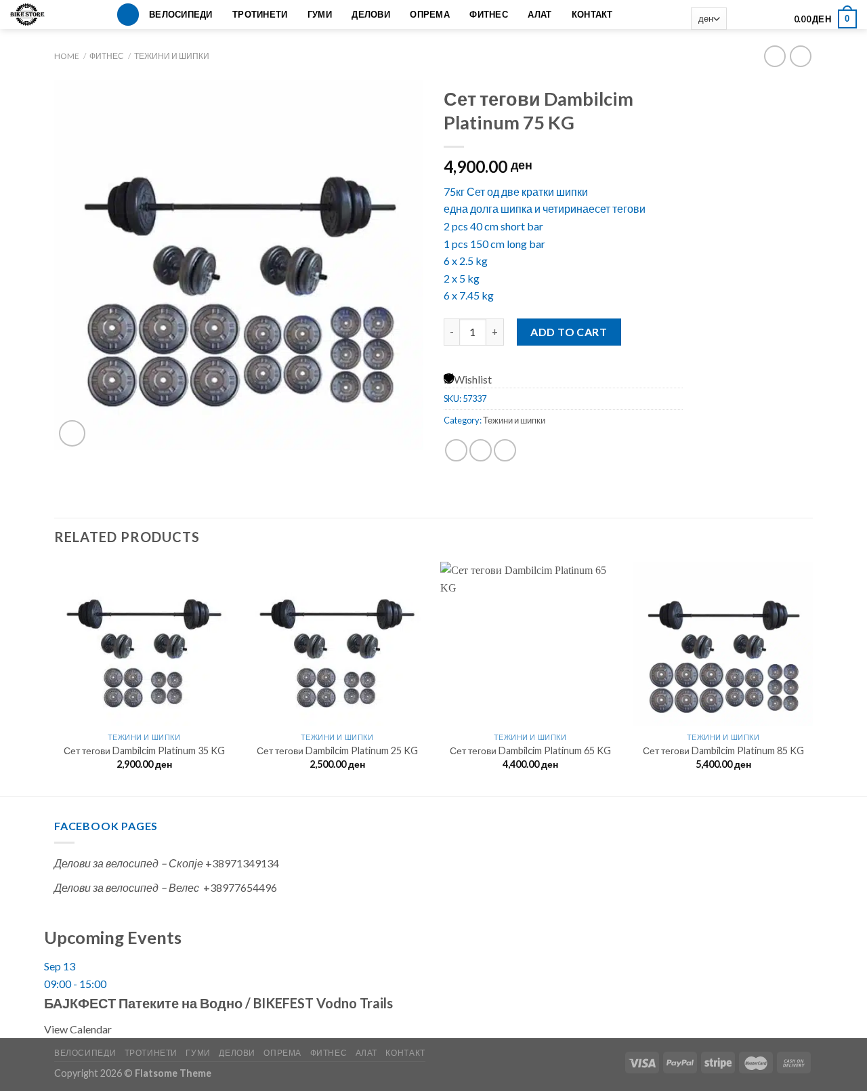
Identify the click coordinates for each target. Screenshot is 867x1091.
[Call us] (775, 19)
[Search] (128, 14)
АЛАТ (539, 14)
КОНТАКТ (592, 14)
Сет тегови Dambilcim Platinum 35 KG (144, 750)
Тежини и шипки (171, 56)
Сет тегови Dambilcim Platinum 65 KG (530, 750)
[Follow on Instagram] (757, 19)
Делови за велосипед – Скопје (128, 863)
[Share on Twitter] (480, 450)
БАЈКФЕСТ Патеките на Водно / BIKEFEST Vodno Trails (218, 1003)
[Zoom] (72, 433)
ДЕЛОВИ (371, 14)
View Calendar (78, 1029)
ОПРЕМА (430, 14)
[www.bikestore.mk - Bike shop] (32, 14)
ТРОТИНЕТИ (259, 14)
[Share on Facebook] (456, 450)
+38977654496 (240, 887)
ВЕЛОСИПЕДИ (181, 14)
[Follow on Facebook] (739, 19)
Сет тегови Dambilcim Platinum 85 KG (723, 750)
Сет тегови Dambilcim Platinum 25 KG (337, 750)
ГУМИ (320, 14)
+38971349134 (242, 863)
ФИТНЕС (488, 14)
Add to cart (568, 331)
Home (66, 56)
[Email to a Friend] (505, 450)
